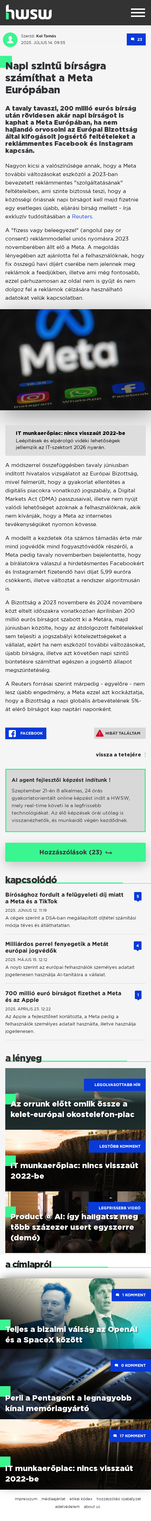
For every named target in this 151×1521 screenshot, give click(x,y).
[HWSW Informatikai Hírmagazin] (29, 12)
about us (92, 1506)
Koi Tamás (46, 35)
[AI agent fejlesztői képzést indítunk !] (75, 800)
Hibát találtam (122, 733)
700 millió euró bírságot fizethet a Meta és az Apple (63, 997)
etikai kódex (81, 1499)
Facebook (31, 733)
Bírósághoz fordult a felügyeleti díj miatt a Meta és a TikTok (64, 898)
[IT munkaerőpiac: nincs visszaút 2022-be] (75, 445)
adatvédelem (67, 1506)
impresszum (26, 1499)
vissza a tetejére (118, 755)
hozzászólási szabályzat (119, 1499)
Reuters (82, 216)
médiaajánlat (53, 1499)
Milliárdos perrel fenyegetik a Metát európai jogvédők (57, 947)
